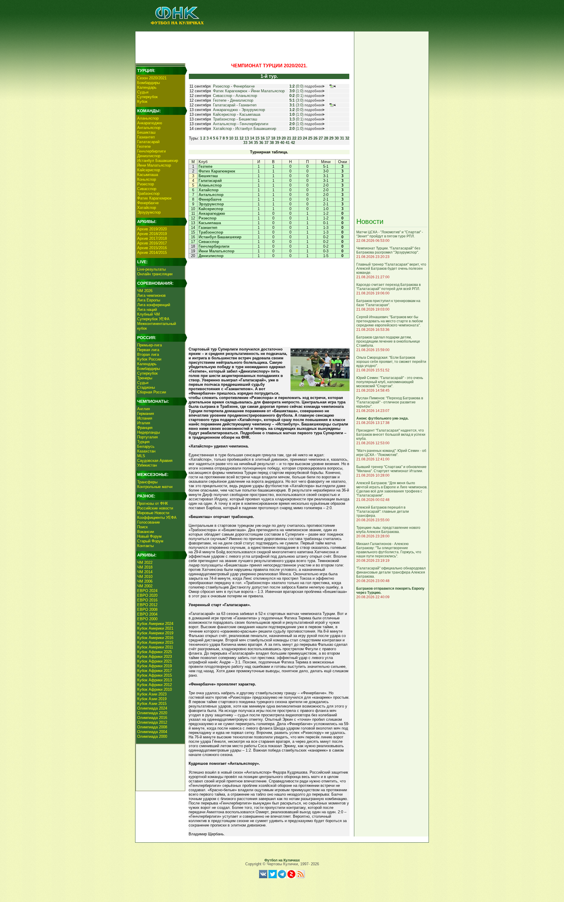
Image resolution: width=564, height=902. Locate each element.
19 (278, 138)
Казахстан (146, 451)
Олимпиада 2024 (152, 708)
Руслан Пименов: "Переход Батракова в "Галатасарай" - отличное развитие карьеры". (389, 402)
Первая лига (148, 350)
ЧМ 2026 (144, 291)
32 (347, 138)
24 (305, 138)
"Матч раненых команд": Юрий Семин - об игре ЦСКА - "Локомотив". (391, 453)
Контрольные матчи (154, 486)
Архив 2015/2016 (152, 248)
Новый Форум (149, 536)
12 (241, 138)
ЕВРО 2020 (147, 595)
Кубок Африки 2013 (154, 680)
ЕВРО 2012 (147, 605)
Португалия (147, 437)
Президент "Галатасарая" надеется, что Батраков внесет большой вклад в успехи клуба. (390, 434)
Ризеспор (145, 184)
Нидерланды (148, 432)
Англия (143, 409)
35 (256, 142)
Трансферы (147, 482)
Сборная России (151, 392)
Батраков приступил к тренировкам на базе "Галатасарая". (388, 303)
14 (252, 138)
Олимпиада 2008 (152, 727)
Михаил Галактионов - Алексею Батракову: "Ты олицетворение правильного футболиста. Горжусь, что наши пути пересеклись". (388, 550)
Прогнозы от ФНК (152, 503)
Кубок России (149, 359)
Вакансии (145, 531)
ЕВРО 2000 (147, 619)
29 (331, 138)
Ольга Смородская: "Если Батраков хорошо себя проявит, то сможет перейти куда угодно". (391, 362)
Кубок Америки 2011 (155, 647)
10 (231, 138)
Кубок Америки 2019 (155, 633)
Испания (144, 418)
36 (261, 142)
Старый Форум (150, 541)
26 (315, 138)
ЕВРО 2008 (147, 609)
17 (268, 138)
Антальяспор (148, 127)
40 (282, 142)
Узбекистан (147, 465)
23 (300, 138)
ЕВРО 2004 (147, 614)
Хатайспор (146, 207)
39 (277, 142)
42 (293, 142)
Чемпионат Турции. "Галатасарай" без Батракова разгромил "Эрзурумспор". (388, 250)
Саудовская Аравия (154, 460)
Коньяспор (146, 179)
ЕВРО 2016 (147, 600)
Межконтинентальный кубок (156, 326)
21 (289, 138)
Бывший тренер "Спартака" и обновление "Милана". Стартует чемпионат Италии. (391, 469)
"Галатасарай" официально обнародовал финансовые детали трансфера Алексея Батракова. (391, 572)
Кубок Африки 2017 (154, 670)
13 (247, 138)
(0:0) (296, 86)
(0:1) (296, 95)
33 (245, 142)
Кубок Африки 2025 (154, 652)
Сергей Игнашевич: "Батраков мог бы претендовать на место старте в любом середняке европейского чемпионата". (389, 321)
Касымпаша (147, 174)
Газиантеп (146, 137)
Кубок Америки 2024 (155, 623)
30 (337, 138)
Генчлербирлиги (151, 151)
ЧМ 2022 (144, 562)
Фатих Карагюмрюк (154, 198)
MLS (141, 456)
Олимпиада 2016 (152, 717)
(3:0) (296, 100)
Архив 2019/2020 (152, 229)
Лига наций (147, 309)
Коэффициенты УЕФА (157, 517)
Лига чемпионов (151, 295)
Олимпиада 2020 (152, 713)
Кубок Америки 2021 (155, 628)
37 (266, 142)
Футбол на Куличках (282, 860)
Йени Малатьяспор (154, 165)
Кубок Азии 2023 (152, 694)
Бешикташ (146, 132)
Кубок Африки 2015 (154, 675)
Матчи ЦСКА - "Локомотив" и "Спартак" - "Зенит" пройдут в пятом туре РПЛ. (389, 234)
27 (321, 138)
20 (284, 138)
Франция (144, 427)
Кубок (142, 101)
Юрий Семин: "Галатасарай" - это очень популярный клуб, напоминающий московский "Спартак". (389, 382)
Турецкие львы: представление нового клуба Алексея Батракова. (388, 530)
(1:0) (296, 91)
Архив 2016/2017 (152, 243)
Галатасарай (148, 142)
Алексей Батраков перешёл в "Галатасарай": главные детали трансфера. (382, 511)
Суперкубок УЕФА (153, 319)
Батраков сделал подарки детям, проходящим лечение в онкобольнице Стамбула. (388, 341)
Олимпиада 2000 (152, 736)
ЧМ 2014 (144, 572)
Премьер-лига (149, 345)
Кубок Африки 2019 (154, 666)
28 (326, 138)
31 (342, 138)
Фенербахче (148, 203)
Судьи (142, 92)
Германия (145, 413)
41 (288, 142)
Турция (143, 442)
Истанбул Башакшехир (157, 160)
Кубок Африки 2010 (154, 689)
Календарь (147, 87)
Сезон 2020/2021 (152, 78)
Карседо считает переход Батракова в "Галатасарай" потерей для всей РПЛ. (388, 287)
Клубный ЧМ (148, 314)
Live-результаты (151, 269)
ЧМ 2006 (144, 581)
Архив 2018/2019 (152, 234)
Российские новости (155, 508)
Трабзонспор (148, 193)
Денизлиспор (148, 156)
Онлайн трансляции (154, 274)
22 (294, 138)
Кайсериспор (148, 170)
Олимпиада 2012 (152, 722)
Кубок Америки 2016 (155, 638)
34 (251, 142)
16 (263, 138)
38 (272, 142)
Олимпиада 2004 (152, 732)
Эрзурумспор (149, 212)
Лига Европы (148, 300)
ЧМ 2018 (144, 567)
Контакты (145, 546)
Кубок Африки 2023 (154, 656)
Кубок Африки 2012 (154, 685)
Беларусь (146, 446)
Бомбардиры (148, 83)
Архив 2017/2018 (152, 238)
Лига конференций (153, 305)
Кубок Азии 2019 (152, 699)
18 (273, 138)
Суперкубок (147, 97)
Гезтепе (144, 146)
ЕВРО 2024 (147, 591)
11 (236, 138)
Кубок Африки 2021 (154, 661)
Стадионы (146, 387)
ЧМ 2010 (144, 576)
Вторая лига (148, 354)
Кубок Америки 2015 (155, 642)
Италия (143, 423)
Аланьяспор (148, 118)
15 (257, 138)
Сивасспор (146, 189)
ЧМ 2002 (144, 586)
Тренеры (144, 378)
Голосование (148, 522)
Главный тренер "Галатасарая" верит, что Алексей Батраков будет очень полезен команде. (391, 268)
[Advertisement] (244, 46)
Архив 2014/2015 (152, 252)
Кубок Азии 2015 (152, 703)
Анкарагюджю (149, 123)
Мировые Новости (153, 513)
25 (310, 138)
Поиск (142, 527)
